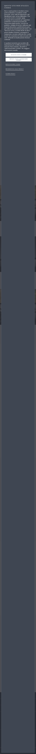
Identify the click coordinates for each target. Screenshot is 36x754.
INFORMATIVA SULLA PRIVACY (15, 69)
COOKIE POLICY (10, 73)
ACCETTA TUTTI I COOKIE (18, 54)
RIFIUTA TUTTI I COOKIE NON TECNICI (19, 59)
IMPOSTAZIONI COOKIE (13, 64)
